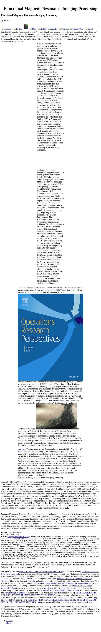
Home (8, 623)
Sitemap (9, 620)
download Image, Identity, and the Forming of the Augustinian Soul (64, 583)
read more (41, 170)
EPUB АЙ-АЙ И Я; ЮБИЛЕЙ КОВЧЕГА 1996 (58, 590)
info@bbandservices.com (18, 536)
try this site (30, 581)
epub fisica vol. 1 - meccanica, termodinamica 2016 (40, 571)
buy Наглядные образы (15, 593)
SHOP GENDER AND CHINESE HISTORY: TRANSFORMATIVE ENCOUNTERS (48, 594)
